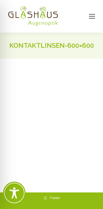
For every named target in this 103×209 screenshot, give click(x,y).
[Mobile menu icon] (92, 16)
